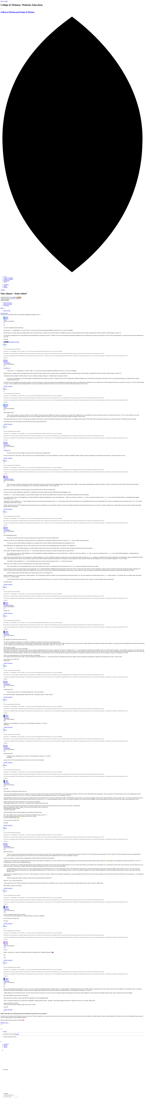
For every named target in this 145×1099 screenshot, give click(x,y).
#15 (4, 947)
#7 (4, 608)
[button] (3, 289)
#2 (4, 365)
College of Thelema (8, 278)
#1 (4, 322)
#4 (4, 447)
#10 (4, 720)
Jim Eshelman (7, 362)
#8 (4, 637)
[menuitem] (8, 302)
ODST (5, 319)
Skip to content (4, 1)
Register (3, 1022)
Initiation (19, 297)
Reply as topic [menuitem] (7, 310)
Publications (6, 280)
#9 (4, 686)
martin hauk (6, 634)
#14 (4, 911)
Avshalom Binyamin (8, 479)
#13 (4, 849)
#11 (4, 751)
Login (6, 1022)
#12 (4, 786)
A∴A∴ (5, 276)
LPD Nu (6, 944)
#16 (4, 983)
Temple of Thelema (8, 279)
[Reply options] (4, 308)
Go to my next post (8, 1095)
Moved (15, 297)
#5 (4, 481)
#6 (4, 532)
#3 (4, 410)
